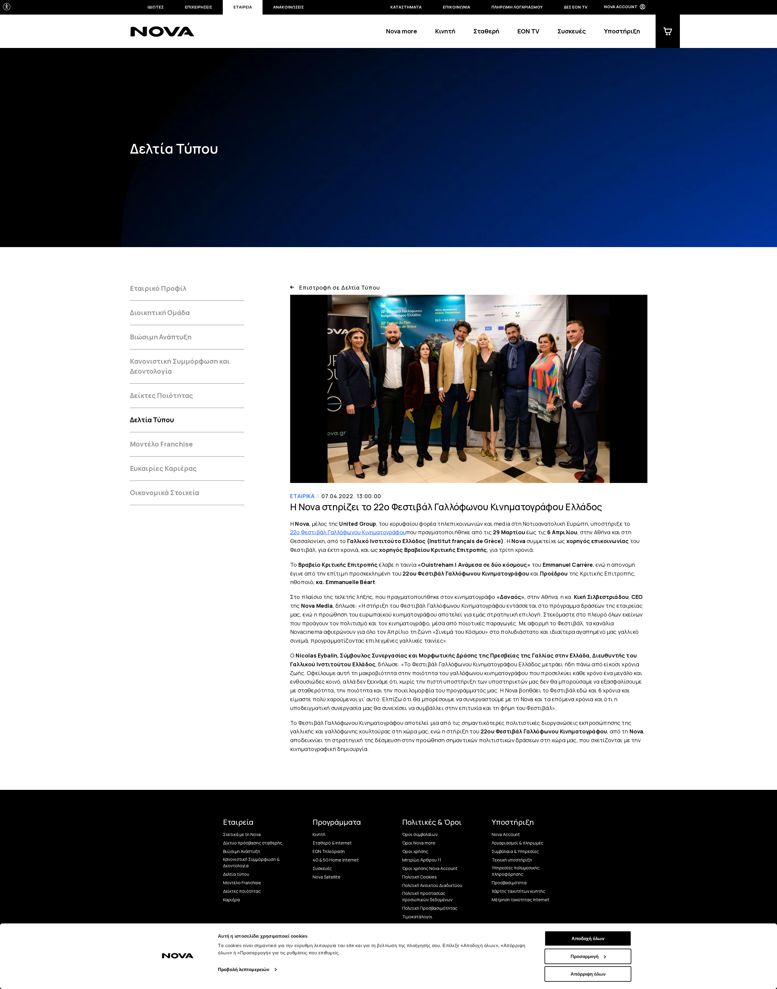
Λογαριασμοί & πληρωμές (517, 843)
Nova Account (506, 834)
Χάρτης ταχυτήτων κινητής (518, 891)
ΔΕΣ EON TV (575, 7)
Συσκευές (572, 31)
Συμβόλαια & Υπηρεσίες (515, 851)
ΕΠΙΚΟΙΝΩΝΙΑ (456, 7)
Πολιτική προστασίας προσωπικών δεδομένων (427, 896)
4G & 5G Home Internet (336, 860)
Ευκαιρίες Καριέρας (163, 468)
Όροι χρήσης (415, 851)
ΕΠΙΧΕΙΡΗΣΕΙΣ (198, 7)
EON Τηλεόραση (329, 851)
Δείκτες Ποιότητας (161, 395)
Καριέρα (231, 899)
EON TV (528, 31)
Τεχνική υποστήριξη (512, 860)
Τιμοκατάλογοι (417, 916)
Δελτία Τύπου (152, 419)
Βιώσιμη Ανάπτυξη (161, 337)
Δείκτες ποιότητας (242, 891)
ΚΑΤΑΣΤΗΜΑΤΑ (406, 7)
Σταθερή (486, 31)
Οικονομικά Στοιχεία (164, 492)
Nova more (401, 31)
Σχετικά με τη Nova (242, 834)
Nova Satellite (327, 877)
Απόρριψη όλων (588, 974)
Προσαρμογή (585, 956)
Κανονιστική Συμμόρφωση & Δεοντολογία (251, 862)
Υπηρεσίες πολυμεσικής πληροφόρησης (515, 871)
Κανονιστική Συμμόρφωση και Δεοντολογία (180, 366)
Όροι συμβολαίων (420, 834)
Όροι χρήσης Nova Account (429, 868)
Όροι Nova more (418, 843)
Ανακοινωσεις (288, 7)
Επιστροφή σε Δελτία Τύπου (339, 287)
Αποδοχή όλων (588, 938)
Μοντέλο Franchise (161, 444)
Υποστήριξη (622, 31)
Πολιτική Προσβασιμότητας (429, 908)
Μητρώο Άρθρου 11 (421, 860)
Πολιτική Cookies (419, 877)
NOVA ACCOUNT (620, 6)
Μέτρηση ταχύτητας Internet (520, 899)
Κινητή (445, 31)
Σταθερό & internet (332, 843)
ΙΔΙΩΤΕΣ (156, 7)
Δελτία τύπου (236, 874)
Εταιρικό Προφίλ (158, 288)
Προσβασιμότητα (509, 882)
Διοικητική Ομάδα (160, 312)
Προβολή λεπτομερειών (243, 969)
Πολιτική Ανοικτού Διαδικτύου (432, 885)
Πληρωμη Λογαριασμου (517, 7)
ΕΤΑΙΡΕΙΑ (242, 7)
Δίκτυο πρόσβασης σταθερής (252, 843)
